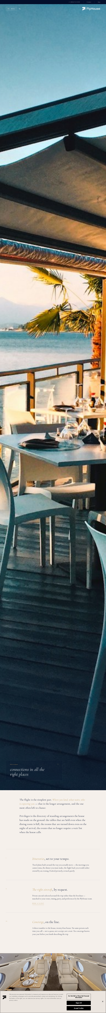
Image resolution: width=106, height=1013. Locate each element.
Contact (89, 2)
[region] (53, 1002)
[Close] (102, 1001)
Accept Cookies (79, 1008)
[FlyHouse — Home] (91, 8)
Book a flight (38, 903)
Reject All (79, 1003)
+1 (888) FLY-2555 (74, 2)
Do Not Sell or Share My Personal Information (78, 997)
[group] (34, 770)
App (99, 2)
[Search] (19, 9)
